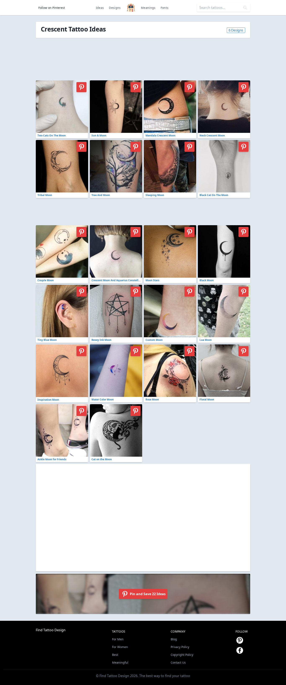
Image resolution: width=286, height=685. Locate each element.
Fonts (165, 8)
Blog (174, 639)
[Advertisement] (130, 57)
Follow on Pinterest (51, 8)
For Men (118, 639)
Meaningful (120, 662)
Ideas (100, 8)
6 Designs (236, 30)
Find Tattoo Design (51, 630)
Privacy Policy (180, 647)
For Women (120, 647)
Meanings (148, 8)
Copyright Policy (182, 655)
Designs (115, 8)
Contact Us (178, 662)
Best (115, 655)
